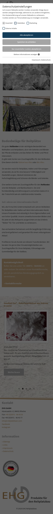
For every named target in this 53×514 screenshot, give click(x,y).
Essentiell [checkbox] (9, 23)
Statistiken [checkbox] (21, 23)
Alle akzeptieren (26, 35)
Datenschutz (46, 60)
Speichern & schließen (26, 42)
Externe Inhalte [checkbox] (11, 28)
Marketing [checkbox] (33, 23)
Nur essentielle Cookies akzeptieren (26, 49)
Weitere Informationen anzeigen (26, 54)
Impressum (36, 60)
